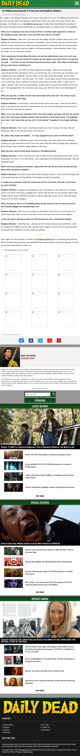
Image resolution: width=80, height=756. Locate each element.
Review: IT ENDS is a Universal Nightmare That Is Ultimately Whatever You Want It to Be (37, 447)
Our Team (45, 725)
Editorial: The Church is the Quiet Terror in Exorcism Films (44, 671)
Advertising (46, 730)
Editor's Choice (40, 599)
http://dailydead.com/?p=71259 (16, 250)
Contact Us (46, 727)
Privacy (19, 752)
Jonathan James (19, 15)
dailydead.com (24, 750)
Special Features (40, 502)
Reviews (6, 730)
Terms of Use (28, 752)
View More (40, 496)
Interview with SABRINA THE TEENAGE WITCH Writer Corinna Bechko (48, 562)
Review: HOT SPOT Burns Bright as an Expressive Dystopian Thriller (48, 455)
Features (6, 727)
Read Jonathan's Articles (40, 388)
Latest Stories (8, 725)
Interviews (7, 732)
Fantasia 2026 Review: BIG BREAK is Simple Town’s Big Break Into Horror (49, 487)
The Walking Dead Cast (32, 24)
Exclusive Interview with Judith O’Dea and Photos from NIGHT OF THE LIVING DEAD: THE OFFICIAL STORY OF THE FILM (38, 640)
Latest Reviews (40, 406)
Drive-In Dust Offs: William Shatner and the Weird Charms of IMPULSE (30, 543)
